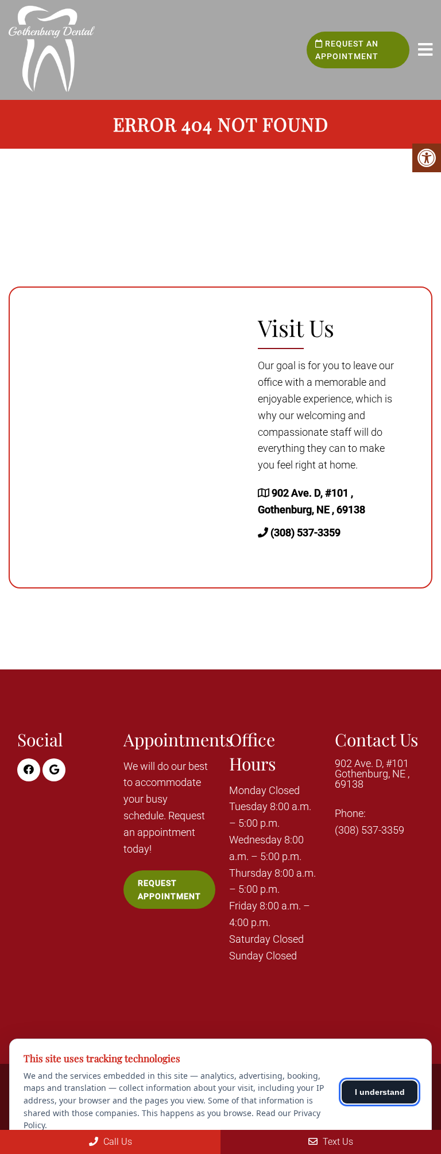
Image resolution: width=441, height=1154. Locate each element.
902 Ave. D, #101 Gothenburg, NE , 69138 (372, 773)
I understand (380, 1092)
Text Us (336, 1141)
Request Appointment (169, 889)
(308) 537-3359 (305, 532)
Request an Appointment (346, 50)
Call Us (116, 1141)
